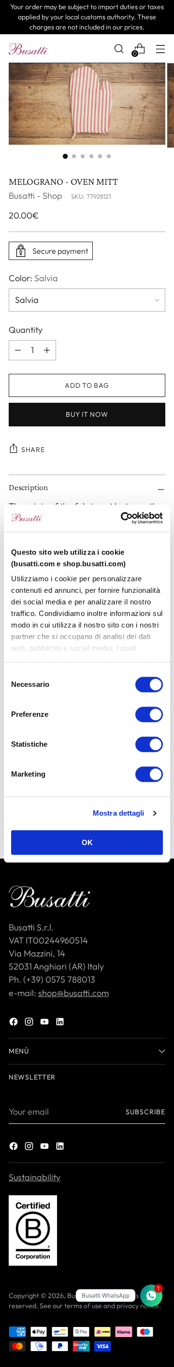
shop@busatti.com (73, 992)
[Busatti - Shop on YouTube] (45, 1023)
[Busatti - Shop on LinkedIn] (61, 1023)
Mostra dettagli (119, 813)
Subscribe (145, 1111)
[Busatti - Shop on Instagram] (30, 1023)
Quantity (26, 329)
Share (33, 449)
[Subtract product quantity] (47, 350)
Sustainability (34, 1177)
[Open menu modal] (160, 49)
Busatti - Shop (35, 195)
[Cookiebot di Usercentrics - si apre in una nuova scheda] (123, 518)
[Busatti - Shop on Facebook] (14, 1023)
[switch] (149, 714)
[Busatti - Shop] (28, 49)
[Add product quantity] (18, 350)
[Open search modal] (119, 49)
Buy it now (87, 414)
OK (87, 842)
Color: (33, 278)
